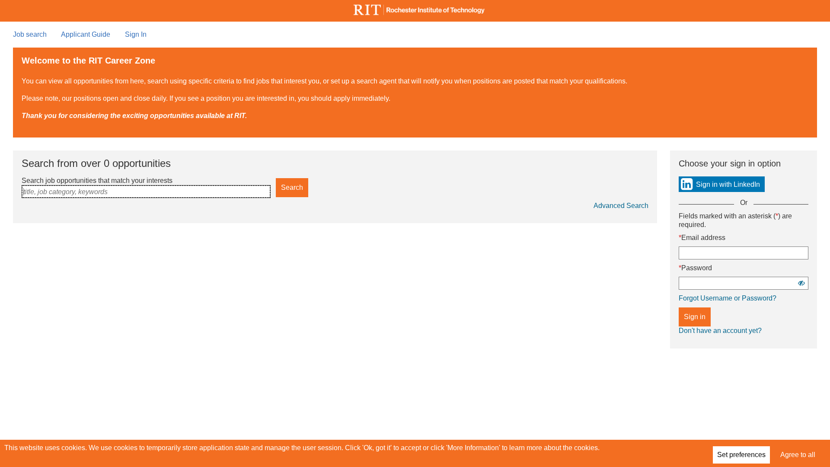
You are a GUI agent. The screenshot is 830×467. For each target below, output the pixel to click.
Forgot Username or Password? (727, 298)
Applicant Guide (85, 34)
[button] (801, 283)
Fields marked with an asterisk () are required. (735, 220)
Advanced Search (621, 205)
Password (696, 268)
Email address (703, 237)
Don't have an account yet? (720, 330)
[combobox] (146, 191)
